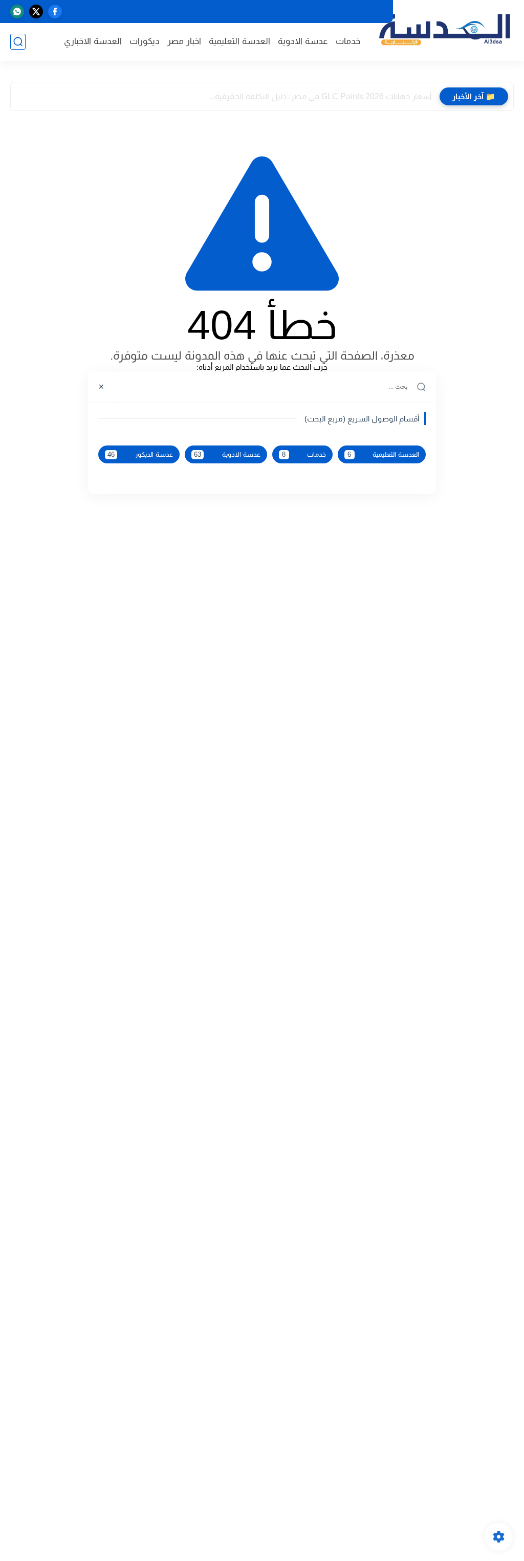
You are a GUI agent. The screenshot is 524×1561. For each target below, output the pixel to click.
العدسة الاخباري (93, 41)
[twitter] (36, 11)
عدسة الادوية (303, 41)
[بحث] (18, 42)
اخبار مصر (184, 41)
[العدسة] (444, 30)
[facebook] (55, 11)
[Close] (101, 386)
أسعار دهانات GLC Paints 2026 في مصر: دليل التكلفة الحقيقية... (320, 96)
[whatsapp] (17, 11)
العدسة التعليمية (239, 41)
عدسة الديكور (140, 455)
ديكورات (144, 41)
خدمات (348, 41)
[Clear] (129, 386)
